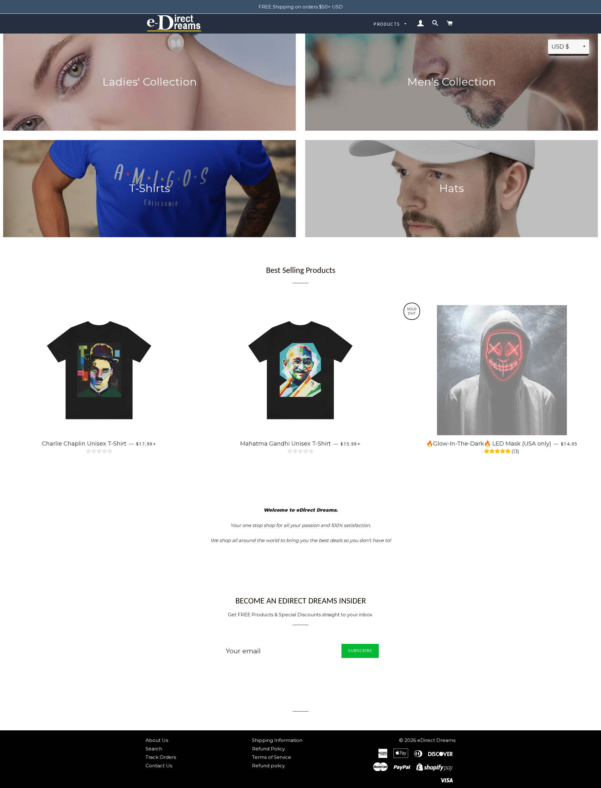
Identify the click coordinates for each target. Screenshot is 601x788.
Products (387, 24)
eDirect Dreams (436, 740)
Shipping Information (277, 740)
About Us (157, 740)
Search (154, 749)
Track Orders (161, 757)
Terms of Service (271, 757)
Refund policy (268, 766)
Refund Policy (268, 749)
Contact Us (159, 766)
